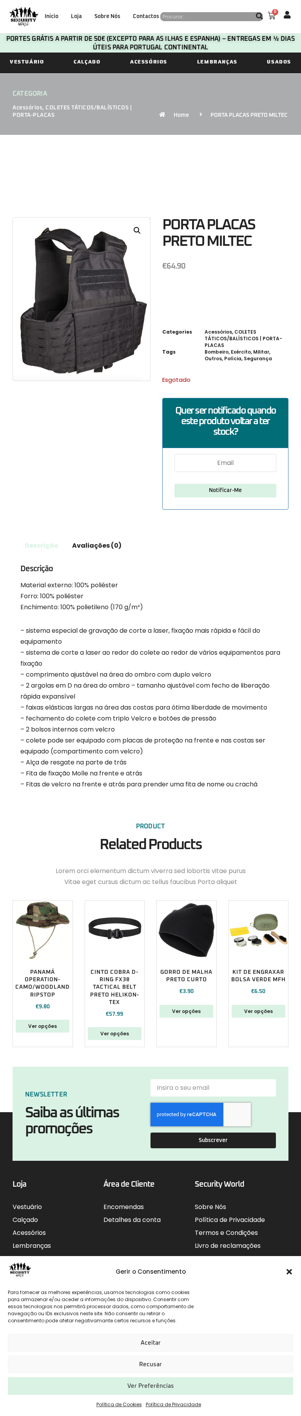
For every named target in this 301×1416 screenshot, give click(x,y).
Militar (261, 352)
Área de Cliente (128, 1184)
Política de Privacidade (173, 1404)
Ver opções (42, 1026)
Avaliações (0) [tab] (96, 545)
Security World (219, 1184)
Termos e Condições (226, 1232)
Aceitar (151, 1343)
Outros (213, 358)
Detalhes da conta (132, 1219)
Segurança (258, 358)
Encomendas (123, 1206)
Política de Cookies (119, 1404)
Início (51, 16)
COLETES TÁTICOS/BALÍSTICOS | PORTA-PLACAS (243, 339)
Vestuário (27, 62)
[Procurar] (259, 16)
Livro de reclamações (228, 1245)
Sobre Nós (107, 16)
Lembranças (217, 62)
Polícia (232, 358)
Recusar (150, 1364)
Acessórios (148, 62)
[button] (289, 1272)
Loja (76, 16)
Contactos (146, 16)
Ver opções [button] (258, 1011)
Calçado (87, 62)
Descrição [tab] (41, 545)
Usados (279, 62)
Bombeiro (216, 352)
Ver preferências (150, 1386)
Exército (241, 352)
